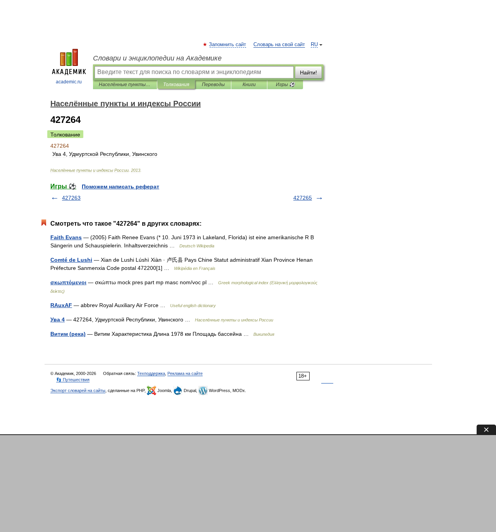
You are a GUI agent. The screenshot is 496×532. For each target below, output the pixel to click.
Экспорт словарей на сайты (77, 390)
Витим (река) (68, 334)
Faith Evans (66, 237)
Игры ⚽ (285, 84)
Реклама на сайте (185, 373)
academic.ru (69, 82)
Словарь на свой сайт (279, 44)
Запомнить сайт (228, 44)
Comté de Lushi (71, 260)
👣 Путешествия (73, 379)
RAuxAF (61, 305)
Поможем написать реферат (120, 186)
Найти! (308, 72)
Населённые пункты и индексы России (125, 84)
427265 (302, 198)
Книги (249, 84)
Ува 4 (57, 319)
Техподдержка (151, 373)
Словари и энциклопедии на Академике (157, 58)
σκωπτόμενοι (68, 282)
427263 (71, 198)
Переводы (213, 84)
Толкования (176, 84)
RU (314, 44)
